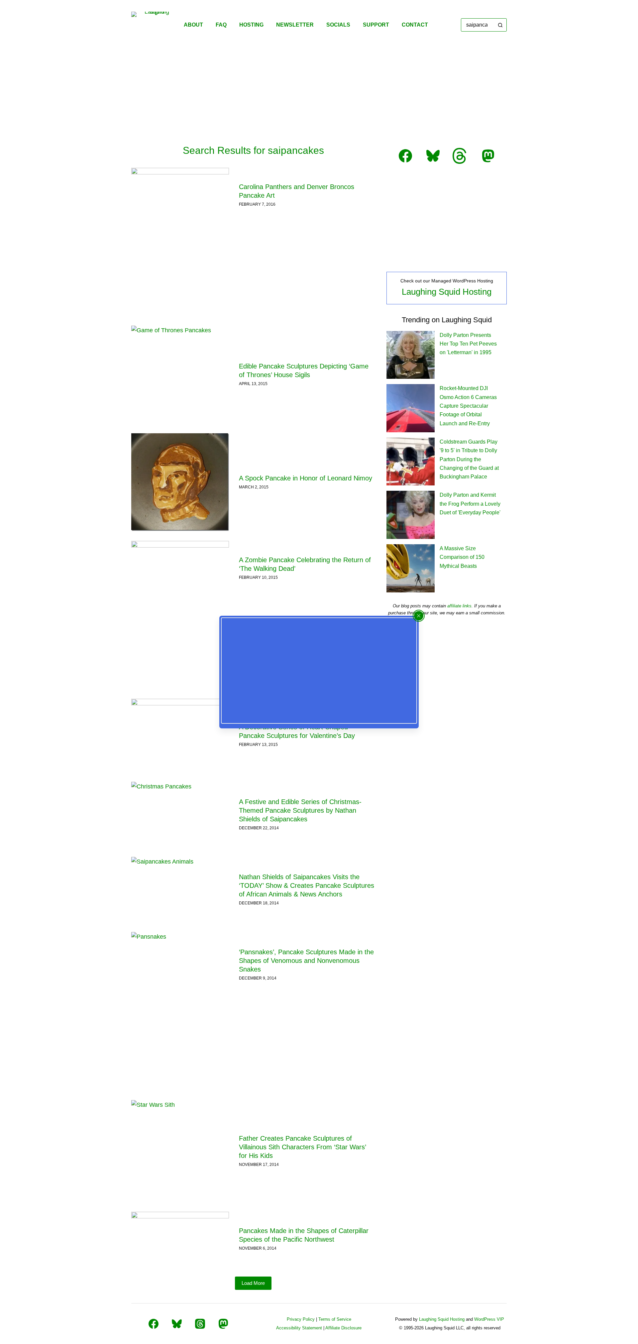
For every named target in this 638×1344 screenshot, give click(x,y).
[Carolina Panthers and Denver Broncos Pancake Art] (180, 195)
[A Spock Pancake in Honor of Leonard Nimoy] (180, 482)
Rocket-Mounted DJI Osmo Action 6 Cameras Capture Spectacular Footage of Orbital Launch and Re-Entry (468, 405)
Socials (338, 25)
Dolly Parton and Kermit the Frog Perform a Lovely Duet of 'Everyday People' (470, 503)
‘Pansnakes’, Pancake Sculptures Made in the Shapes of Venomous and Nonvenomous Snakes (306, 960)
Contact (415, 25)
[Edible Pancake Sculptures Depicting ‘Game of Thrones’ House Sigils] (180, 374)
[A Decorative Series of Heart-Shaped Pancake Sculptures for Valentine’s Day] (180, 735)
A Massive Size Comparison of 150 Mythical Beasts (462, 557)
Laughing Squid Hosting (446, 292)
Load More (253, 1283)
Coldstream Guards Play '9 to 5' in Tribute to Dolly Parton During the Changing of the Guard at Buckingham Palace (469, 459)
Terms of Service (334, 1319)
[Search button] (500, 25)
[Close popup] (418, 615)
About (193, 25)
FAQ (221, 25)
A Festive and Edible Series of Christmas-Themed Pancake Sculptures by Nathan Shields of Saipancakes (300, 810)
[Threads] (200, 1324)
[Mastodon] (223, 1324)
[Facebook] (154, 1324)
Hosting (251, 25)
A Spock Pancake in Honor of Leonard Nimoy (305, 478)
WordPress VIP (489, 1319)
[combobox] (477, 25)
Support (376, 25)
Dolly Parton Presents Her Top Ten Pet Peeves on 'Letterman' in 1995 (468, 344)
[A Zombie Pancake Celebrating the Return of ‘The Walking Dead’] (180, 568)
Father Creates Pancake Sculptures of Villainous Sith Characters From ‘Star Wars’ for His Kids (302, 1147)
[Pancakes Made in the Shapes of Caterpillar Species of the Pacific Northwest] (180, 1239)
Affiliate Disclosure (343, 1327)
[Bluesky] (177, 1324)
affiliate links (459, 605)
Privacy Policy (301, 1319)
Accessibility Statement (299, 1327)
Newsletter (295, 25)
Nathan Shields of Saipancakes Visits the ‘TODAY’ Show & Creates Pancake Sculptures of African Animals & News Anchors (306, 885)
